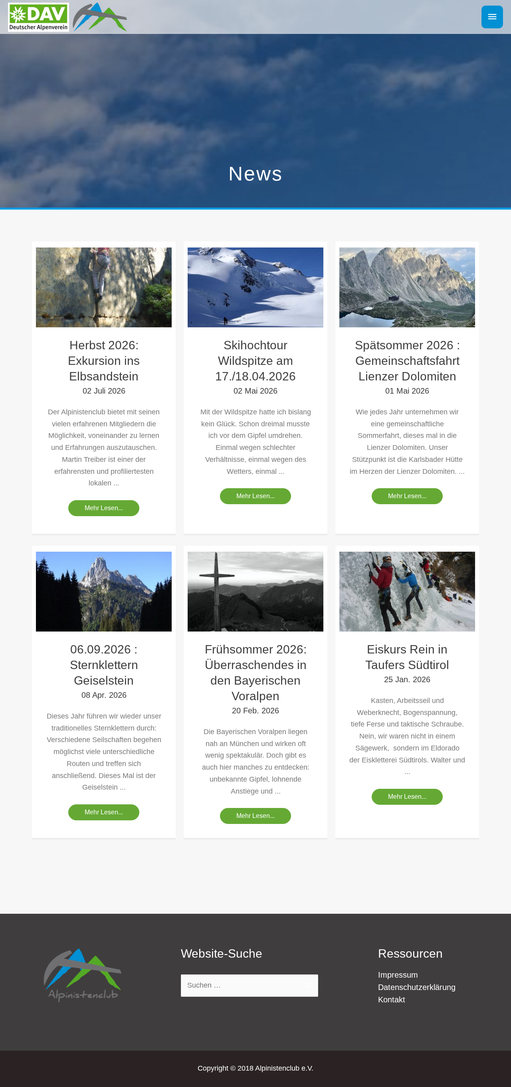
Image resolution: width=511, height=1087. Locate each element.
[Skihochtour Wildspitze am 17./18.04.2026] (255, 287)
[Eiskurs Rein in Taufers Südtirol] (407, 591)
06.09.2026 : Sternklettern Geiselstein (104, 665)
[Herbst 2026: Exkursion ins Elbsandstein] (104, 287)
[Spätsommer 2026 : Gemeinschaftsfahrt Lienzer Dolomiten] (407, 287)
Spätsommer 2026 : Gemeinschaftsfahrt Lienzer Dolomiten (407, 361)
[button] (103, 508)
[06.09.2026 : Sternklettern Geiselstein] (104, 591)
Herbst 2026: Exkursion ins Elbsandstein (104, 361)
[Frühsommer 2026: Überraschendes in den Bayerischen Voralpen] (255, 591)
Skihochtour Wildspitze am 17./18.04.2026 (255, 361)
